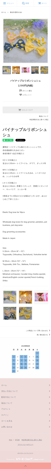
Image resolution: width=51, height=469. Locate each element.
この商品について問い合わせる (37, 331)
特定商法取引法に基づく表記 (32, 440)
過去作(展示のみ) (16, 12)
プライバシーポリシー (25, 444)
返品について (43, 116)
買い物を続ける (42, 335)
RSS (10, 440)
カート (44, 3)
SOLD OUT (27, 110)
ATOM (17, 440)
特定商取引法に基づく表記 (39, 120)
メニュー (10, 3)
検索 (27, 3)
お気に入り (27, 95)
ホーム (3, 12)
